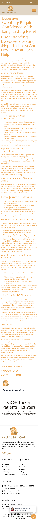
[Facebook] (30, 2)
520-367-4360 (9, 2)
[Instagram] (34, 2)
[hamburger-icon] (34, 10)
